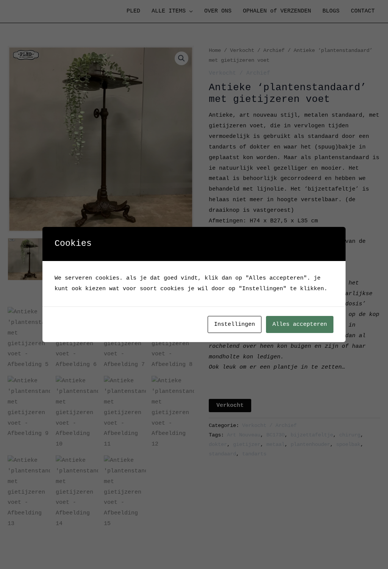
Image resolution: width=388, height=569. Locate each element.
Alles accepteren (299, 324)
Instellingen (234, 324)
